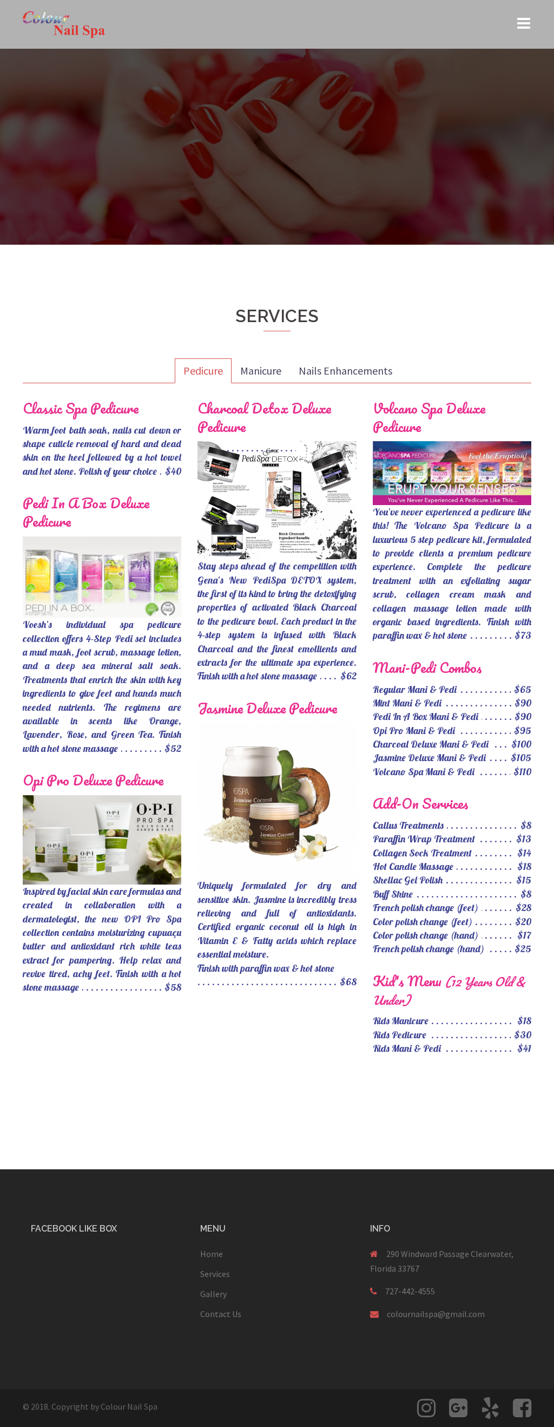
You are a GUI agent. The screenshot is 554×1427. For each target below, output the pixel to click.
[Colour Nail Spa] (64, 23)
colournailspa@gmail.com (436, 1313)
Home (211, 1253)
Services (215, 1273)
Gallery (213, 1293)
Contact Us (220, 1313)
